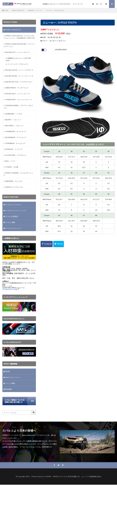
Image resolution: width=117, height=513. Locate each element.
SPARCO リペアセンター (14, 187)
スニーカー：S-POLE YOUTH (55, 10)
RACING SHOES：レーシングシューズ (19, 76)
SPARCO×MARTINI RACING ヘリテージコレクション (19, 45)
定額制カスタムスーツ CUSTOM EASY (56, 4)
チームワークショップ (13, 228)
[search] (33, 412)
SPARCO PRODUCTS (18, 10)
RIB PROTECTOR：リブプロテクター (19, 82)
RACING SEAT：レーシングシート (17, 94)
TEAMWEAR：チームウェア (15, 143)
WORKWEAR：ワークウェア (15, 137)
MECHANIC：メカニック (14, 126)
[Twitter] (58, 244)
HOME (6, 10)
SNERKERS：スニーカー (35, 10)
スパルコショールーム (13, 205)
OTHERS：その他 (11, 167)
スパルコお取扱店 (11, 216)
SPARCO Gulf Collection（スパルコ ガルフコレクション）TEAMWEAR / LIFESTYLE (19, 37)
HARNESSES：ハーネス (13, 114)
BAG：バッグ (10, 161)
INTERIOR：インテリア (14, 149)
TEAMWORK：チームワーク (15, 131)
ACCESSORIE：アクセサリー (16, 155)
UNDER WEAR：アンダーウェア (16, 88)
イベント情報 (10, 383)
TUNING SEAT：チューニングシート (18, 99)
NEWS (7, 371)
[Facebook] (47, 244)
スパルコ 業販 (10, 222)
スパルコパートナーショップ (15, 210)
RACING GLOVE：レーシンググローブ (19, 70)
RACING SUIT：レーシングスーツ (17, 52)
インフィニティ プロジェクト (18, 64)
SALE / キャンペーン (12, 377)
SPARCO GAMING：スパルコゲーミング (18, 174)
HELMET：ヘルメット (13, 120)
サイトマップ (78, 4)
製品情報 (8, 389)
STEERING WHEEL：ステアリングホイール (18, 106)
